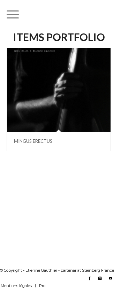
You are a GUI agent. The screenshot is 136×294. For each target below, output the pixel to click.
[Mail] (110, 278)
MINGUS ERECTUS (33, 141)
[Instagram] (100, 278)
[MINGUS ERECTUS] (59, 90)
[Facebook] (89, 278)
